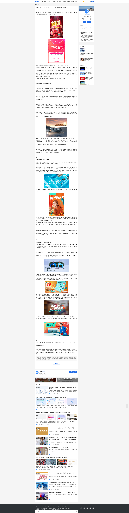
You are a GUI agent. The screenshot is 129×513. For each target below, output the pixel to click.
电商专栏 (72, 1)
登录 (87, 1)
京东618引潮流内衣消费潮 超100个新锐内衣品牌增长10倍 (89, 78)
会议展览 (76, 1)
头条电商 (48, 1)
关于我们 (36, 506)
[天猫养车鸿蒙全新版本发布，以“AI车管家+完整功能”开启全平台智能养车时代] (56, 417)
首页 (42, 1)
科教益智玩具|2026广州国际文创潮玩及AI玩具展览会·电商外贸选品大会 (89, 50)
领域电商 (58, 1)
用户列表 (65, 506)
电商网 (42, 371)
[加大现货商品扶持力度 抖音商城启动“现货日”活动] (42, 451)
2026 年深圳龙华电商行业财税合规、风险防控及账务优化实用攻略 (62, 388)
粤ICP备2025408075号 (56, 508)
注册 (90, 1)
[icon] (81, 508)
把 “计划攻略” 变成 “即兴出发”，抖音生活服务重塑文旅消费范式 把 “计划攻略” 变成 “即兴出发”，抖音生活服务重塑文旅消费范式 (63, 438)
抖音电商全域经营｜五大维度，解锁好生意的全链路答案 (89, 73)
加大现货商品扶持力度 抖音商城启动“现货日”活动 (60, 447)
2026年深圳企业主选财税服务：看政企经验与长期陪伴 (61, 428)
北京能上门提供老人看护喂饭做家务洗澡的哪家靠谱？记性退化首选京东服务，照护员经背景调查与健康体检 (86, 36)
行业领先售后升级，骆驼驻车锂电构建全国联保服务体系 (61, 483)
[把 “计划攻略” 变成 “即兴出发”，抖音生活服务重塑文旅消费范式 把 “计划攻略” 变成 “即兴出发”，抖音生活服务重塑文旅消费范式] (42, 441)
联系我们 (40, 506)
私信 (75, 371)
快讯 (45, 1)
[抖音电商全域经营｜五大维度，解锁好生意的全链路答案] (82, 73)
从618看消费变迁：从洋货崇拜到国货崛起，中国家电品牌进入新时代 (51, 457)
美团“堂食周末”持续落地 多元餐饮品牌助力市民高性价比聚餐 (62, 473)
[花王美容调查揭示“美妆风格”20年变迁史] (82, 59)
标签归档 (61, 506)
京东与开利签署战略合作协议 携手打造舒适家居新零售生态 (62, 492)
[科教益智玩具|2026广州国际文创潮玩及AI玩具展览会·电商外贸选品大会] (82, 50)
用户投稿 (48, 506)
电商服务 (63, 1)
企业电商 (38, 387)
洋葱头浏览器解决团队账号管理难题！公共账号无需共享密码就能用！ (51, 397)
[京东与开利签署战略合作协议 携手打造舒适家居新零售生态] (42, 496)
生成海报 (38, 511)
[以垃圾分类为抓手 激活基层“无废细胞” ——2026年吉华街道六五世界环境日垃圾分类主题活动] (82, 83)
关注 (71, 371)
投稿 (92, 1)
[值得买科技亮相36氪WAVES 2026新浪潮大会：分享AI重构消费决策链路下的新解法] (82, 69)
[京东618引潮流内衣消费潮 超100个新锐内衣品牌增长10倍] (82, 78)
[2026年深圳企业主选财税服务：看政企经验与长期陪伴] (42, 431)
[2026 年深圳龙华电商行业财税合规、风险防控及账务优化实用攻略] (42, 390)
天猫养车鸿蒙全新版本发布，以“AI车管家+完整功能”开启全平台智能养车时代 (53, 412)
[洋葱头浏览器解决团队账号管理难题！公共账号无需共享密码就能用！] (56, 401)
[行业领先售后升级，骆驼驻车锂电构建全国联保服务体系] (42, 486)
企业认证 (53, 506)
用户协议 (44, 506)
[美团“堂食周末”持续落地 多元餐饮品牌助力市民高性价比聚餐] (42, 476)
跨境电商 (68, 1)
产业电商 (53, 1)
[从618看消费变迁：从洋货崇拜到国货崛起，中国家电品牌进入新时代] (56, 462)
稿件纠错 (57, 506)
